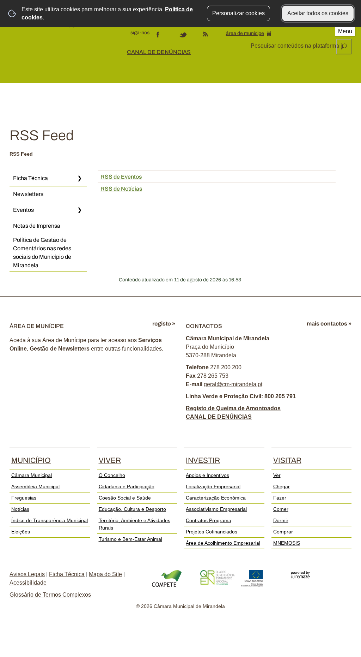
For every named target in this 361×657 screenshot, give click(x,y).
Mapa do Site (105, 574)
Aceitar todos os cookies (317, 13)
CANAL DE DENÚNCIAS (159, 52)
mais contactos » (329, 324)
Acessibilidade (28, 583)
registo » (163, 324)
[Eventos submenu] (79, 210)
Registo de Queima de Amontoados (233, 408)
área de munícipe (245, 33)
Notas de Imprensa (36, 226)
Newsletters (28, 194)
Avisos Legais (27, 574)
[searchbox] (298, 46)
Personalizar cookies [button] (238, 13)
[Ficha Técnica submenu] (79, 178)
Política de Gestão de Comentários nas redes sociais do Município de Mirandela (42, 252)
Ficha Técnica (30, 178)
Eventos (23, 210)
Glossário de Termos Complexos (50, 595)
